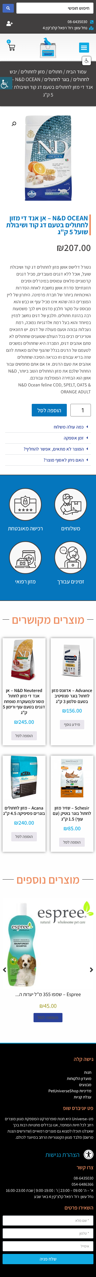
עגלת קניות (82, 1097)
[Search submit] (8, 8)
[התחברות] (9, 23)
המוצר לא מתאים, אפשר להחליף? (54, 449)
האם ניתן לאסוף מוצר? (64, 460)
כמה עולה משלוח (69, 427)
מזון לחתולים (33, 71)
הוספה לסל (49, 410)
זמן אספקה (74, 438)
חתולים (55, 71)
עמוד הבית (76, 71)
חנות (87, 1072)
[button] (84, 48)
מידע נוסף (72, 724)
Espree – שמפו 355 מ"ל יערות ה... (48, 994)
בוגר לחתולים (56, 79)
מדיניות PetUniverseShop (69, 1091)
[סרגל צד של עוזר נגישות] (6, 83)
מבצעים (85, 1084)
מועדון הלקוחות (79, 1078)
